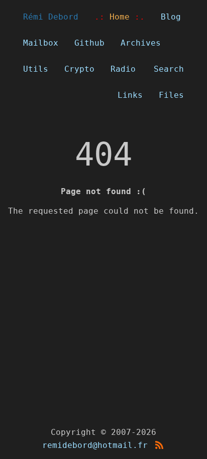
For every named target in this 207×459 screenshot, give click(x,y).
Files (171, 95)
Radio (123, 69)
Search (169, 69)
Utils (35, 69)
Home (119, 17)
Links (130, 95)
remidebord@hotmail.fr (95, 445)
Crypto (79, 69)
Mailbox (40, 43)
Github (89, 43)
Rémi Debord (50, 17)
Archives (141, 43)
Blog (171, 17)
